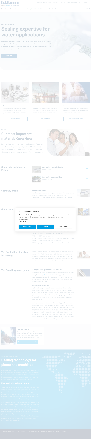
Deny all (45, 227)
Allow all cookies (27, 227)
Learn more (22, 221)
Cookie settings (63, 227)
